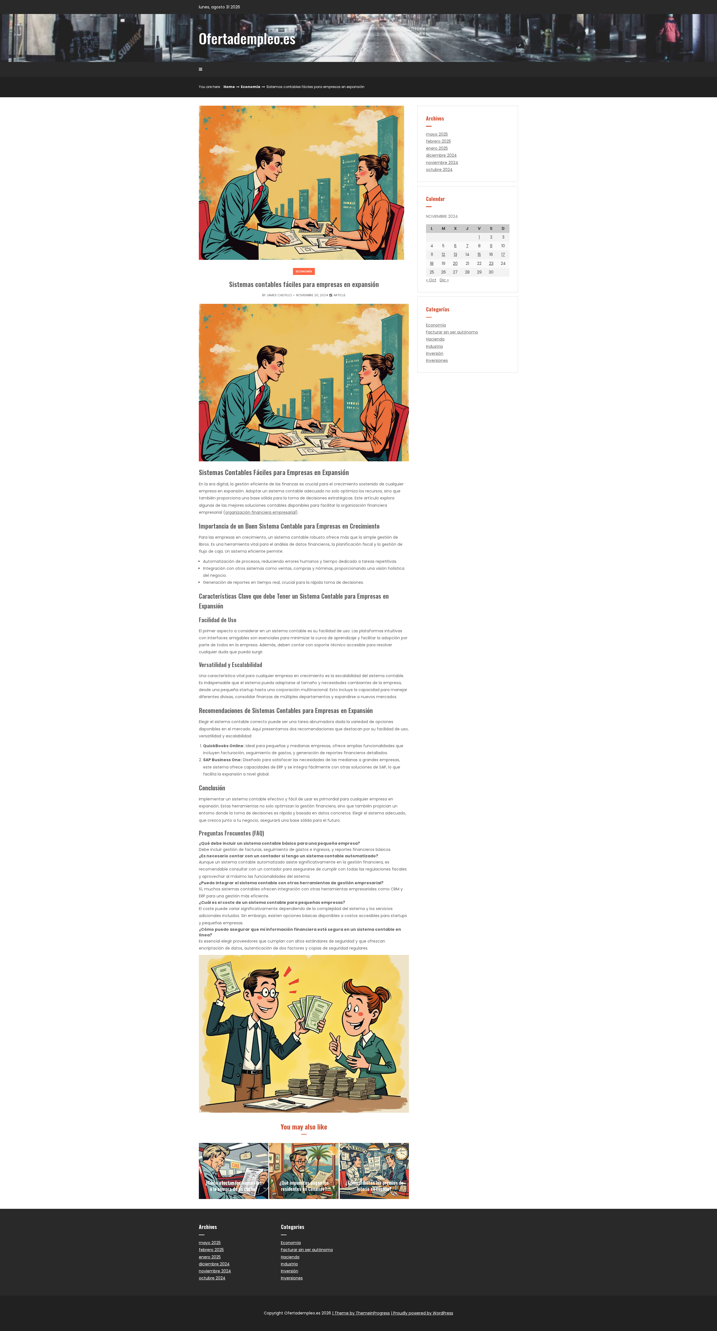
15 (479, 254)
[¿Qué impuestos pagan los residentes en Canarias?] (304, 1171)
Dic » (444, 280)
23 (491, 263)
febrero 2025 (438, 141)
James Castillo (279, 295)
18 (432, 263)
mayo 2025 (437, 134)
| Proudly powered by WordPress (422, 1313)
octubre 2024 (439, 169)
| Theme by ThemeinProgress (361, 1313)
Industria (434, 346)
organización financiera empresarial (260, 512)
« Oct (431, 280)
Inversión (434, 353)
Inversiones (437, 360)
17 (503, 254)
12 (443, 254)
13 (455, 254)
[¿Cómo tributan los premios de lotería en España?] (374, 1171)
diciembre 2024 (441, 155)
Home (229, 86)
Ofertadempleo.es (247, 37)
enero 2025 (437, 148)
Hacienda (435, 339)
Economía (250, 86)
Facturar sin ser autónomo (452, 332)
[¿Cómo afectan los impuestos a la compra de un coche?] (233, 1171)
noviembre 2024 (442, 162)
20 (455, 263)
